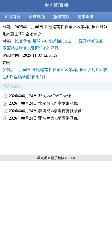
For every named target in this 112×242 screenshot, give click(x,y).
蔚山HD (70, 41)
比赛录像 (23, 41)
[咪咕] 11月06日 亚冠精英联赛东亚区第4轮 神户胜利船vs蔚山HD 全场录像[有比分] (55, 73)
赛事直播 (86, 17)
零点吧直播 (45, 158)
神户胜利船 (52, 41)
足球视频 (37, 17)
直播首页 (12, 17)
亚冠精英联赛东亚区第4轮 (26, 48)
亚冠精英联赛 (91, 41)
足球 (36, 41)
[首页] (56, 6)
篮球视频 (61, 17)
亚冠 (55, 48)
